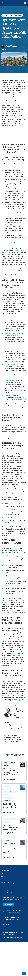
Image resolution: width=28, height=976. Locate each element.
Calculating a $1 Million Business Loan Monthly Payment (11, 827)
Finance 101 (6, 765)
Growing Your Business (8, 797)
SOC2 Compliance (7, 932)
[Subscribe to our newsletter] (24, 973)
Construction (6, 786)
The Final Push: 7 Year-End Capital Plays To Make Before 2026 (11, 806)
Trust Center (12, 934)
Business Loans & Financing (12, 15)
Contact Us (4, 879)
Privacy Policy (15, 932)
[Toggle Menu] (25, 3)
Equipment (6, 794)
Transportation (7, 800)
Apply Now (8, 904)
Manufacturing (7, 789)
